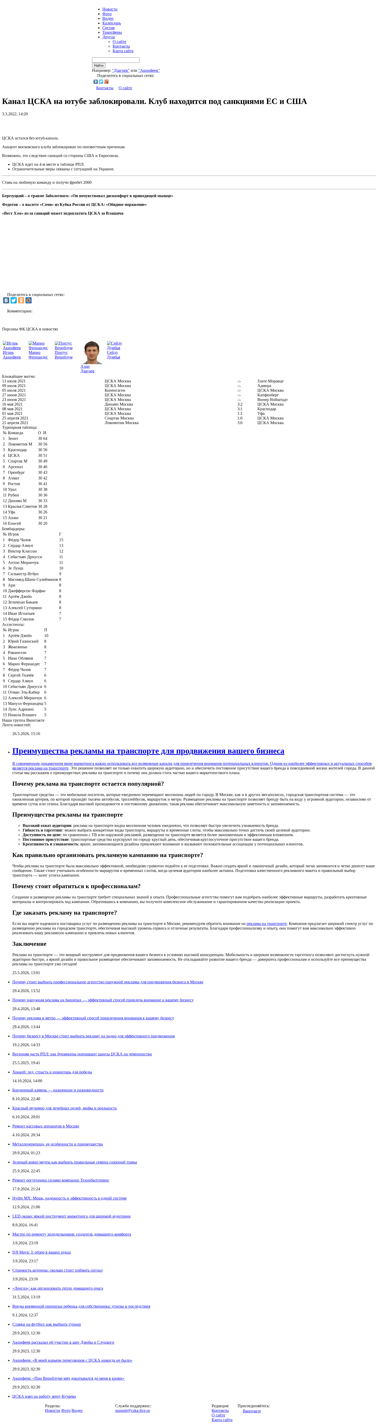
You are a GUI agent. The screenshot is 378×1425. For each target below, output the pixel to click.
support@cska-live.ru (132, 1410)
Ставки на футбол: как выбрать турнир (46, 1324)
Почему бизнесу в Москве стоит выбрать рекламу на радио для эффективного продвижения (93, 1036)
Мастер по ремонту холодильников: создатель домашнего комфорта (71, 1234)
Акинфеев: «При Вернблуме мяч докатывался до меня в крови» (68, 1378)
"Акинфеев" (149, 70)
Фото (107, 14)
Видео (107, 18)
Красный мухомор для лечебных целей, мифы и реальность (64, 1108)
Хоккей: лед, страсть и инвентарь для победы (52, 1072)
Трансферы (112, 32)
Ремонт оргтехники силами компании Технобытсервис (60, 1180)
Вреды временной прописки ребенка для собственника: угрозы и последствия (81, 1306)
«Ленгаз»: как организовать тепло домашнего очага (57, 1288)
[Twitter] (101, 81)
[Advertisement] (62, 124)
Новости (52, 1410)
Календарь (111, 23)
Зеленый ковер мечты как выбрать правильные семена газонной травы (74, 1162)
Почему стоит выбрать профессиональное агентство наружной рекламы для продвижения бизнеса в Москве (107, 982)
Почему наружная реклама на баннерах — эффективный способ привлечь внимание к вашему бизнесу (103, 1000)
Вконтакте (252, 1411)
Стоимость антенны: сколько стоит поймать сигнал (57, 1270)
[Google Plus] (106, 81)
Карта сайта (123, 51)
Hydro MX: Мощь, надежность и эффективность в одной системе (69, 1198)
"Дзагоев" (121, 70)
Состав (108, 27)
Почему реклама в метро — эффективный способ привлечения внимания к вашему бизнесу (93, 1018)
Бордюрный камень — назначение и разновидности (58, 1090)
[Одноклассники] (21, 300)
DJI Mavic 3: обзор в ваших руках (41, 1252)
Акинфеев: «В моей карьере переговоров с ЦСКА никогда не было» (72, 1360)
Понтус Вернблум (64, 354)
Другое (108, 37)
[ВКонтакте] (95, 81)
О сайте (119, 41)
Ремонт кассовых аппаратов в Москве (45, 1126)
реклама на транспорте (48, 768)
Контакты (121, 46)
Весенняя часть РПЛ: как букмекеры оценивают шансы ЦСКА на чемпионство (82, 1054)
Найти (98, 65)
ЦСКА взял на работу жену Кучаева (44, 1396)
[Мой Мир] (28, 300)
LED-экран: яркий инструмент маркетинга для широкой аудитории (71, 1216)
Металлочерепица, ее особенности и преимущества (57, 1144)
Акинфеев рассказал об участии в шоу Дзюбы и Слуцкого (63, 1342)
